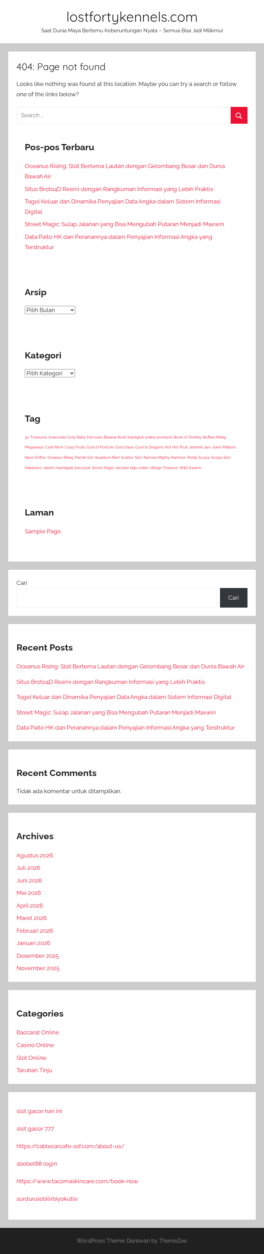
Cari (21, 582)
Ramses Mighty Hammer (164, 457)
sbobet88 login (36, 1163)
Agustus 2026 (34, 855)
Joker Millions (224, 447)
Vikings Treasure (164, 468)
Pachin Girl (84, 457)
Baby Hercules (89, 437)
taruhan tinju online (132, 468)
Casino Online (35, 1045)
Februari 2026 (34, 930)
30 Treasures (36, 437)
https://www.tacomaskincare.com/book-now (77, 1181)
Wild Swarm (190, 468)
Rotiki (192, 457)
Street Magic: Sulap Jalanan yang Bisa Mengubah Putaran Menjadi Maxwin (124, 224)
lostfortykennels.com (132, 16)
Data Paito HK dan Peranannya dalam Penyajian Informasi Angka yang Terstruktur (125, 727)
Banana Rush (115, 437)
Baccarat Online (37, 1032)
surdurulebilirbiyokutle (47, 1198)
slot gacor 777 (35, 1128)
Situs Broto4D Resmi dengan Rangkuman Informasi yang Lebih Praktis (119, 189)
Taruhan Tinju (34, 1070)
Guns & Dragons (149, 447)
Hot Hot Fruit (176, 447)
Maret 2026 (31, 917)
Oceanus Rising (60, 457)
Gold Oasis (124, 447)
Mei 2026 (28, 892)
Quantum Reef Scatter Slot (118, 457)
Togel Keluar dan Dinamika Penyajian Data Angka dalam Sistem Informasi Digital (123, 696)
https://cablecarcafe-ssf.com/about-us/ (70, 1146)
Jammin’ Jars (200, 447)
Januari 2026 (33, 943)
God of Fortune (100, 447)
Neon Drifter (35, 457)
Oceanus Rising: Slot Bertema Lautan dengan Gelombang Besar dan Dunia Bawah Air (130, 666)
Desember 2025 (37, 955)
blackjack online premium (150, 437)
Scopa (204, 457)
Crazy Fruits (75, 447)
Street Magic (103, 468)
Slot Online (31, 1057)
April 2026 (29, 905)
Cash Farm (54, 447)
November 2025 (37, 968)
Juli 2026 (28, 867)
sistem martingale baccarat (66, 468)
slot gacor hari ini (39, 1111)
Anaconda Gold (62, 437)
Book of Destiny (187, 437)
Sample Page (43, 531)
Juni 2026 (29, 880)
